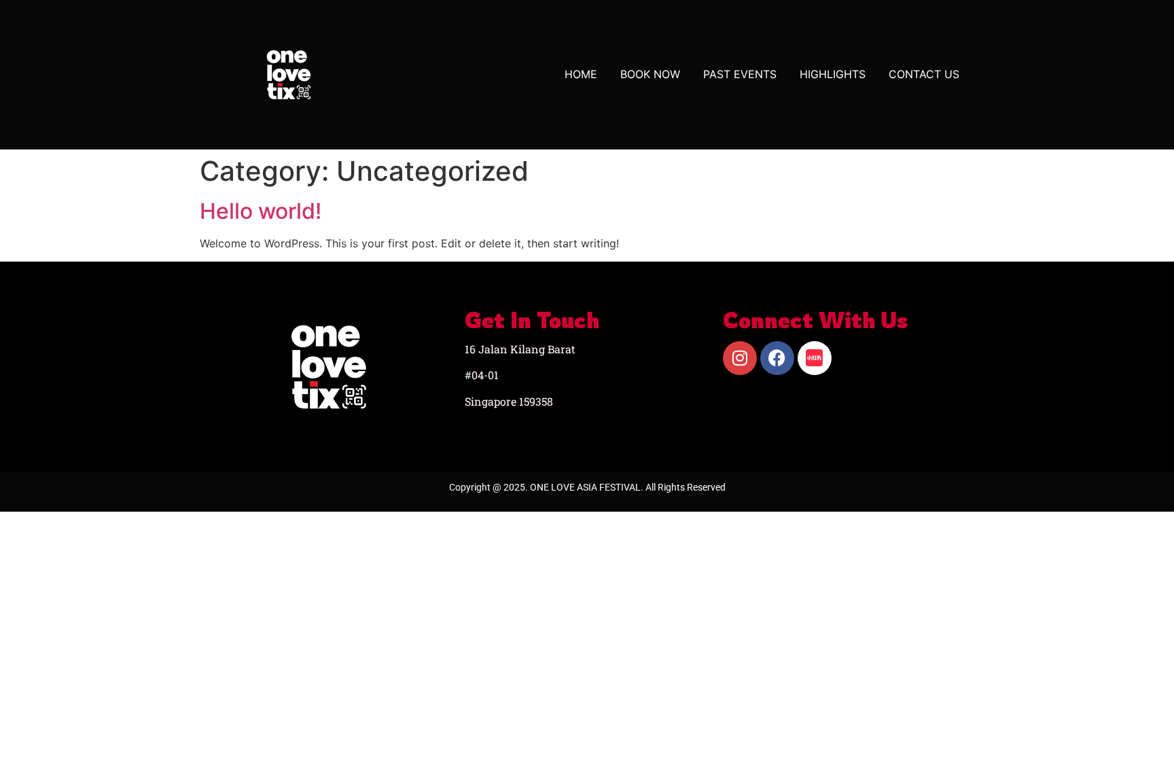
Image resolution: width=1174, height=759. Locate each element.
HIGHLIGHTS (833, 74)
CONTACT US (924, 74)
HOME (581, 74)
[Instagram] (740, 358)
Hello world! (260, 211)
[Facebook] (777, 358)
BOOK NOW (650, 74)
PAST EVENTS (740, 74)
